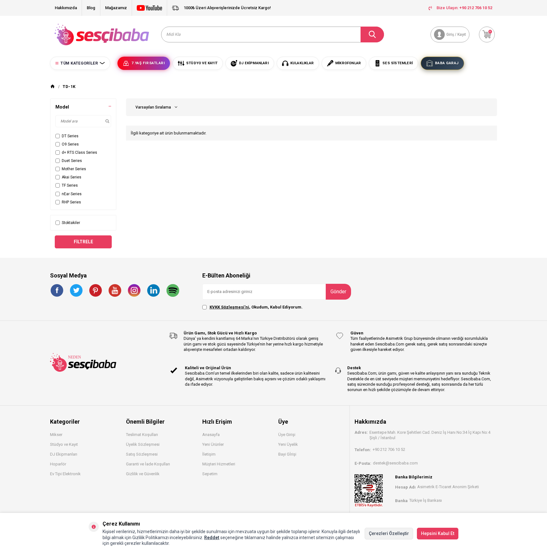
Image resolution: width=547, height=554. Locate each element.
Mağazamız (116, 7)
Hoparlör (58, 464)
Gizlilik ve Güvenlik (143, 473)
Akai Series (71, 177)
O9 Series (70, 144)
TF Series (70, 185)
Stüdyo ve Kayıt (64, 444)
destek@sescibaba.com (395, 463)
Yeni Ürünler (213, 444)
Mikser (56, 434)
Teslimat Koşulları (142, 434)
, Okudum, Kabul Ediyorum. (256, 307)
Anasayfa (211, 434)
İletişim (209, 454)
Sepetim (209, 473)
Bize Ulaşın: (464, 7)
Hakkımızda (66, 7)
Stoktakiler (71, 223)
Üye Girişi (286, 434)
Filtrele (83, 241)
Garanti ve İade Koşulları (148, 464)
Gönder (338, 292)
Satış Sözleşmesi (142, 454)
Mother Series (74, 169)
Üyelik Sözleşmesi (143, 444)
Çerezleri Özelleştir (389, 533)
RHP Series (71, 202)
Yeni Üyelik (288, 444)
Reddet (211, 537)
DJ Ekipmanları (63, 454)
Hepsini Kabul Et (437, 533)
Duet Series (72, 161)
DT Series (70, 136)
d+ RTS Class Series (79, 152)
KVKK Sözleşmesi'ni (229, 307)
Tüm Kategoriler (79, 63)
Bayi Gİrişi (287, 454)
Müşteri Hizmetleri (218, 464)
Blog (91, 7)
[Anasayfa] (52, 86)
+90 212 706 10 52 (389, 449)
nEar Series (72, 194)
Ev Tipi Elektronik (65, 473)
